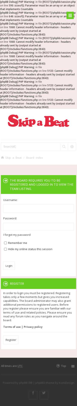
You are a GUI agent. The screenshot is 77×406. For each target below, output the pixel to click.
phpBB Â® (26, 383)
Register (11, 340)
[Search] (64, 146)
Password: (10, 218)
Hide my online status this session (29, 249)
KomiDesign (66, 383)
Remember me (17, 243)
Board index (34, 157)
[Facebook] (33, 395)
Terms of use (12, 327)
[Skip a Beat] (38, 120)
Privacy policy (33, 327)
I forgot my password (17, 235)
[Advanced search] (72, 146)
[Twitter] (44, 395)
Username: (10, 200)
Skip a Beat (13, 157)
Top (63, 365)
